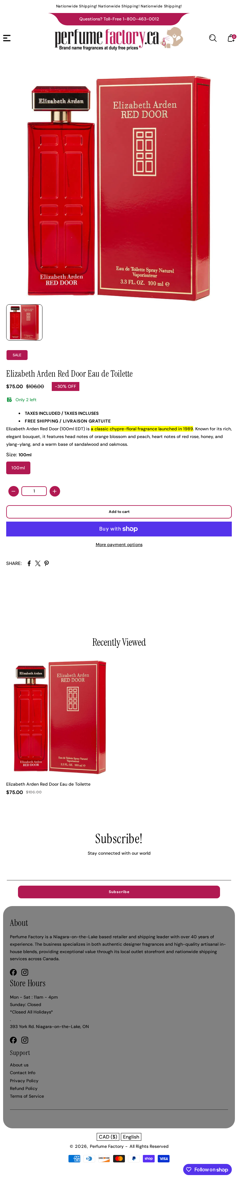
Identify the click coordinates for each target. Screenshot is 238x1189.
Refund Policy (23, 1088)
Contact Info (22, 1072)
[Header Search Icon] (213, 38)
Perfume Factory (107, 1146)
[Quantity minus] (13, 491)
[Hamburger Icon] (7, 38)
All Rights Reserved (149, 1146)
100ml (18, 468)
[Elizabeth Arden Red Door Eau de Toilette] (119, 188)
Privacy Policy (24, 1080)
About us (19, 1065)
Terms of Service (27, 1096)
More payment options (119, 544)
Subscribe (119, 891)
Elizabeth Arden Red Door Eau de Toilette (48, 784)
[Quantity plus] (55, 491)
